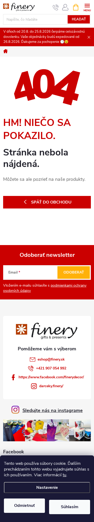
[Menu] (87, 7)
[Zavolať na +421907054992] (55, 7)
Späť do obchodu (51, 202)
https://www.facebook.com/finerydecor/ (51, 377)
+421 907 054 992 (51, 368)
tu (64, 475)
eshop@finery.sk (51, 359)
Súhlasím (69, 507)
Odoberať (73, 272)
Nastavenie (47, 487)
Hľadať (79, 19)
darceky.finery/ (51, 386)
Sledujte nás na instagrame (52, 410)
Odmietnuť (24, 505)
